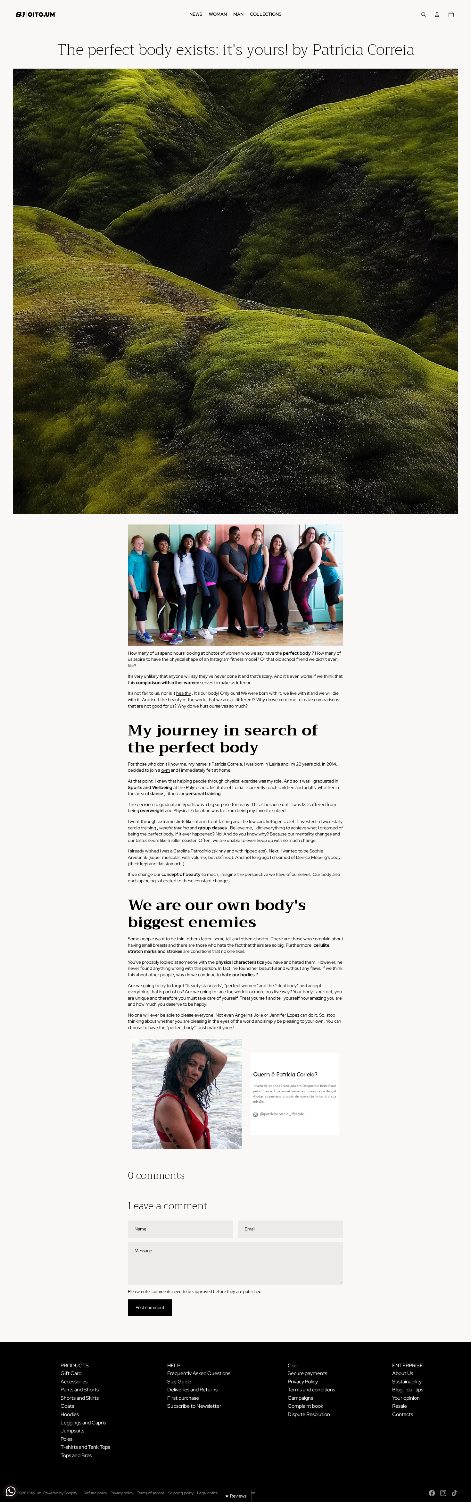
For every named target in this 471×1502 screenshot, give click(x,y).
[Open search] (424, 14)
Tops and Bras (76, 1455)
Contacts (402, 1414)
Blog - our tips (407, 1389)
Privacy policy (122, 1493)
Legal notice (207, 1493)
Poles (66, 1439)
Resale (399, 1406)
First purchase (183, 1398)
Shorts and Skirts (80, 1398)
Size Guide (179, 1381)
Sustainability (407, 1381)
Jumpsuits (72, 1430)
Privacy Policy (303, 1381)
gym (165, 770)
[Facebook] (432, 1493)
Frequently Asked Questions (198, 1373)
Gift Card (71, 1373)
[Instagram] (443, 1493)
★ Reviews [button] (235, 1496)
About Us (402, 1373)
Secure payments (307, 1373)
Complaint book (305, 1406)
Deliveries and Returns (192, 1389)
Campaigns (300, 1398)
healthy (183, 693)
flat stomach (169, 864)
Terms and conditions (311, 1389)
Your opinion (406, 1398)
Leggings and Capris (83, 1422)
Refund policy (95, 1493)
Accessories (74, 1381)
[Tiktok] (454, 1493)
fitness (172, 793)
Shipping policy (181, 1493)
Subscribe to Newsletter (194, 1406)
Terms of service (150, 1493)
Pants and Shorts (80, 1389)
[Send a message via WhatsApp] (10, 1491)
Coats (67, 1406)
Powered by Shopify (60, 1493)
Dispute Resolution (309, 1414)
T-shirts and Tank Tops (85, 1447)
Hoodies (70, 1414)
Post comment (150, 1307)
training (148, 828)
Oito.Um (34, 1493)
